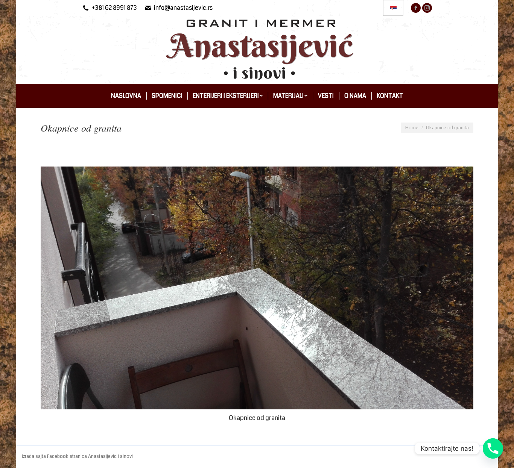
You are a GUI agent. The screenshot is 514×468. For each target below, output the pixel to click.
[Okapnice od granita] (257, 288)
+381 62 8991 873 (114, 8)
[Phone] (493, 448)
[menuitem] (126, 96)
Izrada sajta (34, 456)
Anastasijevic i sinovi (110, 456)
